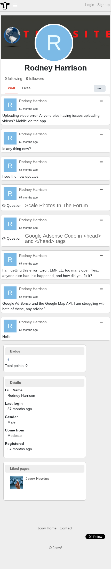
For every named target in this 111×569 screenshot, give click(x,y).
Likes (26, 88)
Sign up (103, 5)
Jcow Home (47, 528)
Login (89, 5)
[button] (100, 88)
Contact (66, 528)
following (13, 78)
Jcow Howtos (37, 478)
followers (35, 78)
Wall (11, 88)
